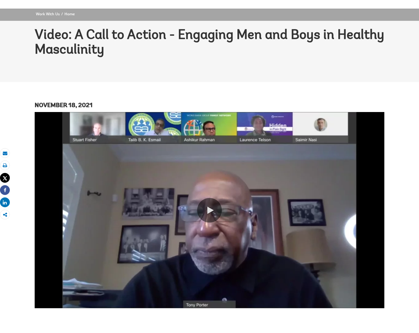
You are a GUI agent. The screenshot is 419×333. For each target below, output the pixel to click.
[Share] (5, 190)
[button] (209, 210)
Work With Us (48, 14)
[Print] (5, 165)
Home (69, 14)
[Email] (5, 153)
